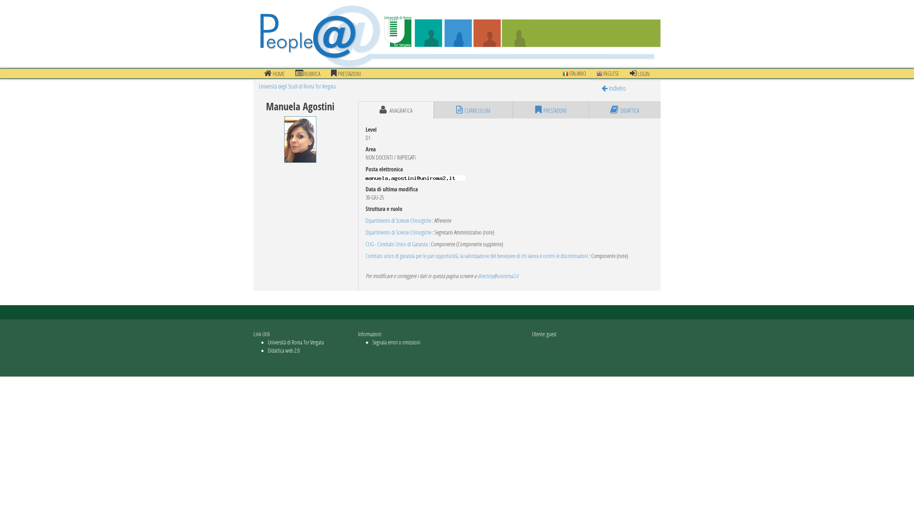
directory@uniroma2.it (497, 275)
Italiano (577, 73)
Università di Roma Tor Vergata (296, 342)
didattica (630, 110)
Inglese (610, 73)
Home (278, 73)
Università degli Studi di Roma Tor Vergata (297, 86)
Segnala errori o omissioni (396, 342)
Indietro (616, 88)
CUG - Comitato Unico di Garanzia (397, 244)
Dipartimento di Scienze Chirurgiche (398, 220)
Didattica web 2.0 (284, 350)
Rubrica (311, 73)
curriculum (477, 110)
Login (643, 73)
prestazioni (349, 73)
